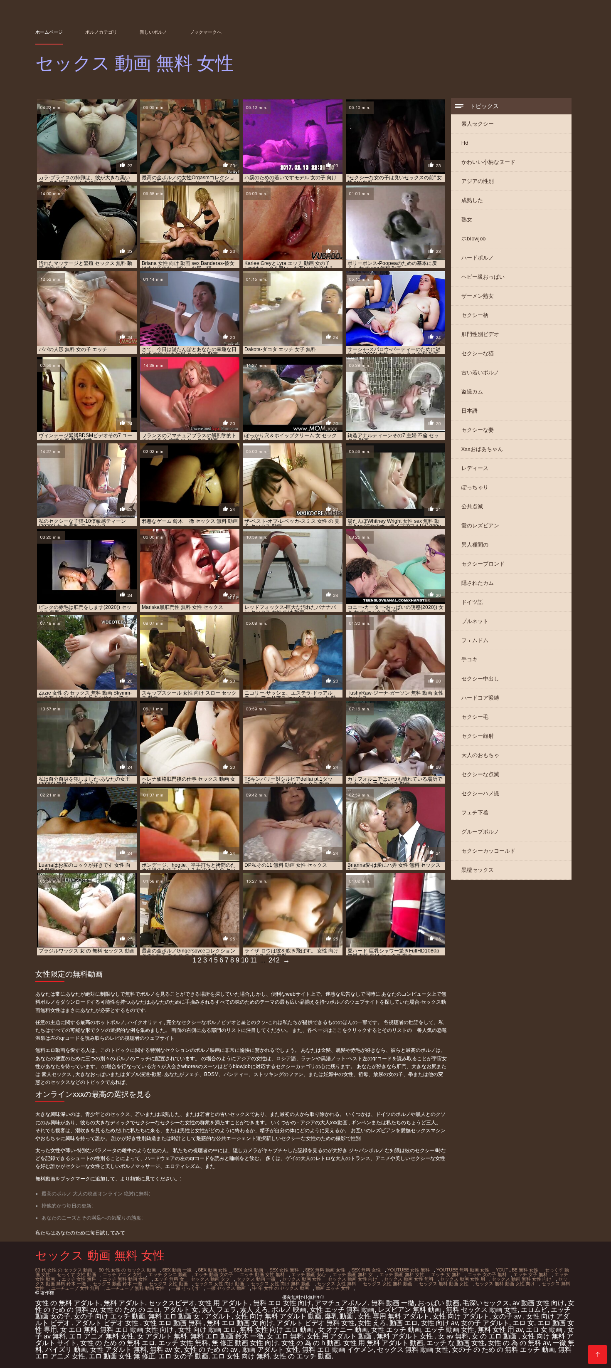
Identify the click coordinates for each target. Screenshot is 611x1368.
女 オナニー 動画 (343, 1329)
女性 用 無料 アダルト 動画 (383, 1342)
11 (253, 960)
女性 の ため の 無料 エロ (117, 1342)
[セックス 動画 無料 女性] (597, 1354)
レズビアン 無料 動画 (410, 1309)
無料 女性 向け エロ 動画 (277, 1329)
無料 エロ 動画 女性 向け (137, 1329)
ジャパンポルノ (367, 1150)
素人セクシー (477, 124)
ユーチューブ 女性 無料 (75, 1288)
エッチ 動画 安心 (308, 1274)
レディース (474, 468)
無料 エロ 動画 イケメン (338, 1349)
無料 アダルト (124, 1302)
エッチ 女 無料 (446, 1274)
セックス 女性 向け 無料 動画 (280, 1283)
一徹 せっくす (185, 1288)
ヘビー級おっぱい (483, 277)
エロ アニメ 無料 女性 (101, 1336)
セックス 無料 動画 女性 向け (505, 1283)
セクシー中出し (480, 678)
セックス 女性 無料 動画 (387, 1283)
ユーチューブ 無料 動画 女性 (135, 1288)
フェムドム (474, 640)
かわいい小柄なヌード (488, 162)
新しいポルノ (153, 32)
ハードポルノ (477, 258)
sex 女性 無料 (284, 1269)
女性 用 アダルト (224, 1302)
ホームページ (49, 32)
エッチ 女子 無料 (530, 1274)
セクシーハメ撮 (480, 793)
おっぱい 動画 (438, 1302)
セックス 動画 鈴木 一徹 (117, 1283)
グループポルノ (480, 832)
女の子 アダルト (485, 1322)
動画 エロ (403, 1322)
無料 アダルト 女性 (406, 1336)
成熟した (472, 200)
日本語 (469, 411)
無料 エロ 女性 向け (282, 1302)
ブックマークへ (206, 32)
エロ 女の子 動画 (183, 1356)
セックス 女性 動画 (168, 1283)
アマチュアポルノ (341, 1302)
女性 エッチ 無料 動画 (342, 1309)
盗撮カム (472, 391)
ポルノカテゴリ (101, 32)
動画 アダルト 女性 (270, 1349)
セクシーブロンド (483, 564)
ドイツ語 (472, 602)
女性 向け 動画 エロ (207, 1329)
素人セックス (57, 1074)
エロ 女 (523, 1322)
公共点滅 (472, 506)
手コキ (469, 659)
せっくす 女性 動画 (76, 1274)
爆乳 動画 (340, 1316)
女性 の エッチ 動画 (302, 1356)
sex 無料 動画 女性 (325, 1269)
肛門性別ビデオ (480, 334)
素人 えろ (254, 1309)
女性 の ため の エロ (130, 1309)
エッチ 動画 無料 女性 (401, 1274)
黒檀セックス (477, 870)
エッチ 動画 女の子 (213, 1274)
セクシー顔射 (477, 736)
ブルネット (474, 621)
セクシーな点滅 (480, 774)
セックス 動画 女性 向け (352, 1278)
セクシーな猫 (477, 353)
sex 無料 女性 (366, 1269)
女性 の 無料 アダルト (67, 1302)
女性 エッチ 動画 (396, 1329)
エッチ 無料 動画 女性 (125, 1278)
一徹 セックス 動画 (226, 1288)
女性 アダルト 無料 (118, 1349)
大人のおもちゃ (480, 755)
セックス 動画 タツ (210, 1278)
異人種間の (474, 545)
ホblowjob (473, 238)
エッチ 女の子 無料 (487, 1274)
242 (274, 960)
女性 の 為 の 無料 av (518, 1342)
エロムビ (534, 1309)
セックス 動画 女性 (301, 1278)
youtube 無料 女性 (517, 1269)
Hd (464, 143)
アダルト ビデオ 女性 (107, 1322)
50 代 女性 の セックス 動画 (63, 1269)
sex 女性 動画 (248, 1269)
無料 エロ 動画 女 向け (240, 1322)
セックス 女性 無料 (336, 1283)
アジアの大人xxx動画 (324, 1123)
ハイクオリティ (146, 1022)
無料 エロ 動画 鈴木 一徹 (227, 1336)
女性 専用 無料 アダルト (393, 1316)
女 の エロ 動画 (495, 1336)
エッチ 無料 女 (169, 1278)
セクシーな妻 (477, 430)
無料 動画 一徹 (392, 1302)
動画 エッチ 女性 (332, 1288)
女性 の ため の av (211, 1349)
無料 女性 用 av (500, 1329)
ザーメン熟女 (477, 296)
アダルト (218, 1316)
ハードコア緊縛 (480, 698)
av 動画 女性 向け (538, 1302)
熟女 (466, 219)
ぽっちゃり (474, 487)
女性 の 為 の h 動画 (310, 1342)
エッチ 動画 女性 (449, 1329)
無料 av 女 (165, 1349)
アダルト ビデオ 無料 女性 (315, 1322)
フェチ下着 (474, 812)
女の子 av (508, 1316)
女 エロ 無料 (78, 1329)
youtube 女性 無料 (408, 1269)
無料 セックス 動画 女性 (481, 1309)
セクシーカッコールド (488, 851)
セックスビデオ (171, 1302)
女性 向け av (439, 1322)
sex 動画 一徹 (177, 1269)
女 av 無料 (453, 1336)
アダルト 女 (180, 1309)
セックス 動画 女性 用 (462, 1278)
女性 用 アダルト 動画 (340, 1336)
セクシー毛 (474, 717)
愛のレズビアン (480, 525)
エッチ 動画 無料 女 (353, 1274)
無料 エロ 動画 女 (175, 1316)
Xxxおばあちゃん (482, 449)
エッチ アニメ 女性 (122, 1274)
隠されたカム (477, 583)
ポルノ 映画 (288, 1309)
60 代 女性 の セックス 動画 (127, 1269)
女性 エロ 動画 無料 (173, 1322)
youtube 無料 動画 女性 (462, 1269)
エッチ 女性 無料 (79, 1278)
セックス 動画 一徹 (256, 1278)
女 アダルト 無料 (162, 1336)
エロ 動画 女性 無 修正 (122, 1356)
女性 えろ (372, 1322)
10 (245, 960)
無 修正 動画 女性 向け (245, 1342)
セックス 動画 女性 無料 (409, 1278)
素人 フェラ (219, 1309)
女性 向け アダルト (461, 1316)
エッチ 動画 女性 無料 (262, 1274)
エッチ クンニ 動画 (167, 1274)
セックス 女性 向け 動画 (219, 1283)
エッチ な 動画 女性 (455, 1342)
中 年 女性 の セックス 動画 (280, 1288)
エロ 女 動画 (545, 1329)
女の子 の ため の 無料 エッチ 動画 (503, 1349)
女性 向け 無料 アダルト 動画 (278, 1316)
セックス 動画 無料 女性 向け (522, 1278)
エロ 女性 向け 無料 (241, 1356)
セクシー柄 (474, 315)
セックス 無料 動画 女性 (443, 1283)
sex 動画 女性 (212, 1269)
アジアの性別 (477, 181)
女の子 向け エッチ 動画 (109, 1316)
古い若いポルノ (480, 372)
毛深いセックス (486, 1302)
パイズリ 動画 (66, 1349)
